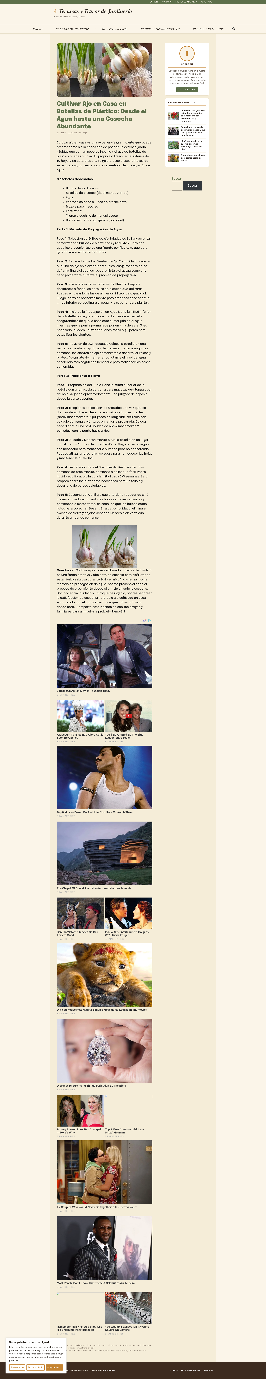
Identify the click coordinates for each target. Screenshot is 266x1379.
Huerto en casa (115, 29)
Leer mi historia (187, 90)
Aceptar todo (54, 1367)
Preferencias (17, 1367)
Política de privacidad (186, 2)
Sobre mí (154, 2)
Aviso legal (206, 2)
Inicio (38, 29)
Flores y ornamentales (160, 29)
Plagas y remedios (208, 29)
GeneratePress (108, 1370)
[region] (36, 1355)
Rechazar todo (35, 1367)
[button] (233, 29)
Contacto (167, 2)
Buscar (177, 178)
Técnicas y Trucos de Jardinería (95, 11)
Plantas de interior (72, 29)
